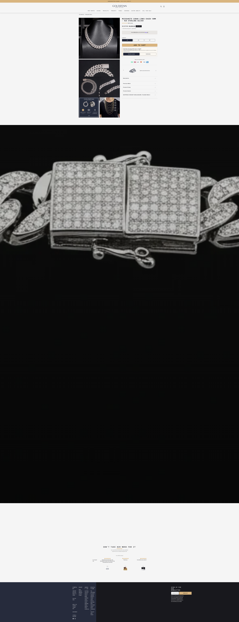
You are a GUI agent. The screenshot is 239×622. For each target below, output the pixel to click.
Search (162, 6)
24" (149, 40)
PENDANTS (113, 10)
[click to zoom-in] (99, 38)
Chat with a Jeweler (131, 54)
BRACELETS (106, 10)
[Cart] (164, 6)
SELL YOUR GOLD (147, 10)
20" (127, 40)
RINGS (120, 10)
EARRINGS (126, 10)
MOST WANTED (91, 10)
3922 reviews (130, 23)
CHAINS (98, 10)
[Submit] (161, 6)
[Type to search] (160, 6)
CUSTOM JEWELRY (135, 10)
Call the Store (148, 54)
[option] (119, 1)
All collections (81, 14)
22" (138, 40)
